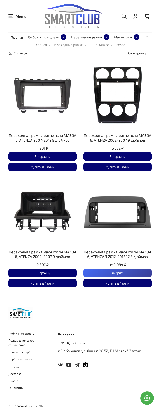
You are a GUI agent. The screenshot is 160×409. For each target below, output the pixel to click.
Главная (17, 37)
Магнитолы (123, 37)
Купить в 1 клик (42, 167)
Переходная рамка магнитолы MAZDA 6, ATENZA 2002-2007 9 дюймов (117, 137)
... (91, 45)
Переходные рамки (86, 37)
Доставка (15, 374)
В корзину (42, 156)
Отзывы (13, 367)
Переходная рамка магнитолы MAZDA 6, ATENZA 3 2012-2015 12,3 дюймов (117, 254)
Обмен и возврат (20, 352)
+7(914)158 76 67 (71, 342)
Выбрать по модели (43, 37)
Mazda (104, 45)
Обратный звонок (20, 359)
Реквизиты (15, 388)
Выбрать (117, 273)
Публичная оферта (21, 333)
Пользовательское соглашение (21, 343)
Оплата (13, 381)
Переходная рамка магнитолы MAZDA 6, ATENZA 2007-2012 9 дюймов (42, 137)
